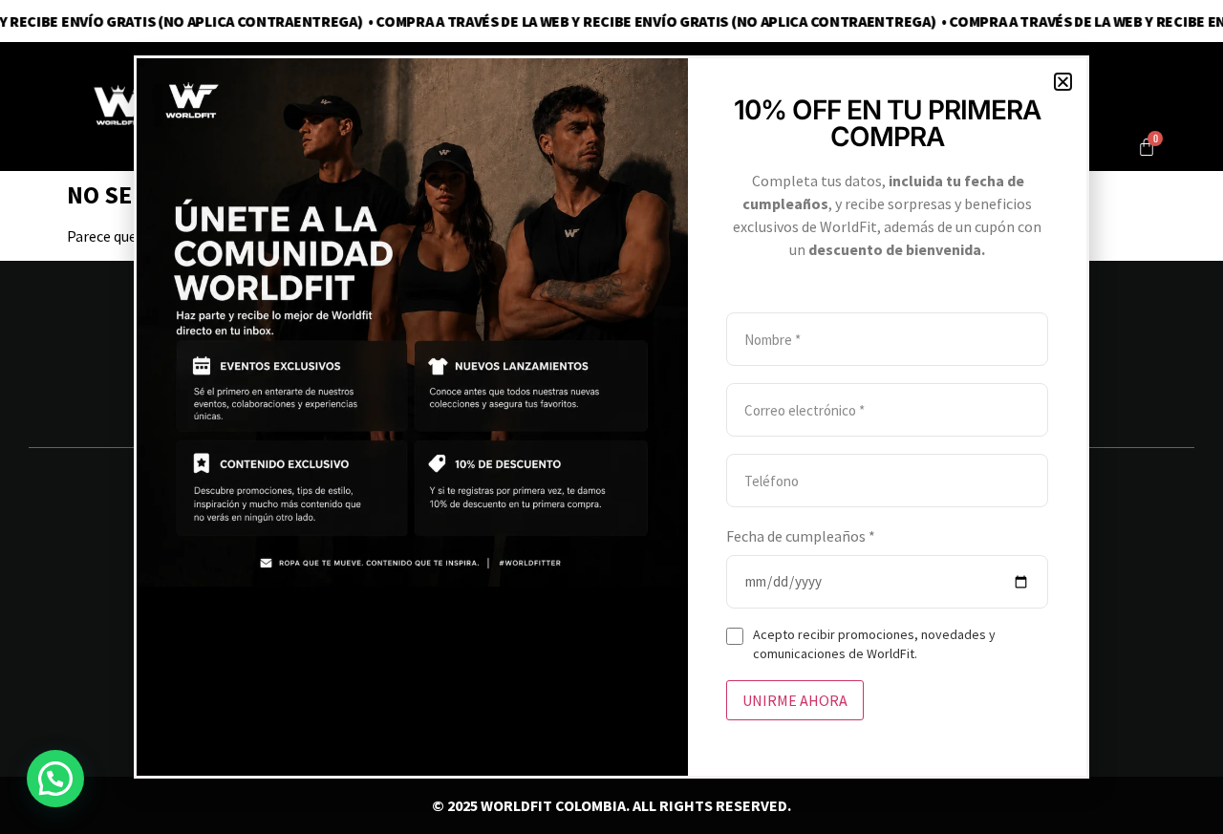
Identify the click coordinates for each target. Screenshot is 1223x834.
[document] (611, 417)
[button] (1063, 82)
